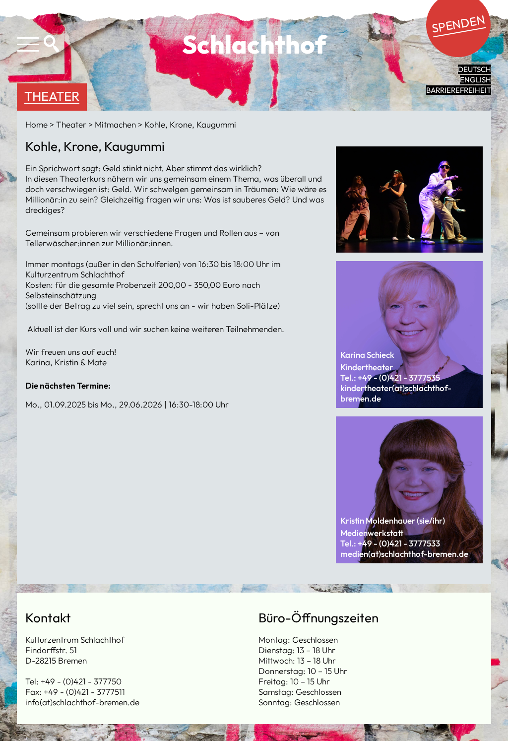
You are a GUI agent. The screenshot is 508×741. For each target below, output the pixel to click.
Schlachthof (254, 44)
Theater (51, 96)
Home (37, 124)
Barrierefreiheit (458, 90)
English (475, 79)
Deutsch (474, 69)
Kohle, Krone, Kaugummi (190, 124)
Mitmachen (116, 124)
